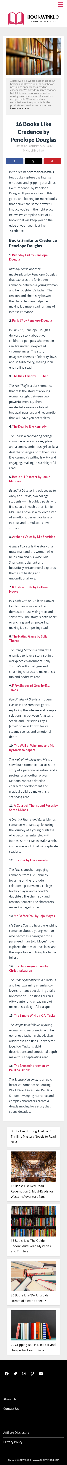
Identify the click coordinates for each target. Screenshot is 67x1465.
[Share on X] (33, 161)
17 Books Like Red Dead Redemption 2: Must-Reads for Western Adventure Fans (32, 1191)
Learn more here (19, 108)
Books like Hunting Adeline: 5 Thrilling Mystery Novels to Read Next (33, 1136)
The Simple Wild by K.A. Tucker (35, 1015)
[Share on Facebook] (14, 161)
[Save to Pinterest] (52, 161)
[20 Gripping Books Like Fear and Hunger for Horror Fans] (33, 1326)
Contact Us (11, 1409)
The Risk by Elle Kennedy (31, 860)
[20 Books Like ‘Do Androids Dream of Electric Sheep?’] (33, 1277)
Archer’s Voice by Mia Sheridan (33, 536)
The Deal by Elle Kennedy (29, 426)
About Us (9, 1399)
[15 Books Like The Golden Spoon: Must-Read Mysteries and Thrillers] (33, 1222)
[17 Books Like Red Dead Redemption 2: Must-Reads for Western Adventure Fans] (33, 1167)
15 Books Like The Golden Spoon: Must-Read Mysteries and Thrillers (31, 1246)
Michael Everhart (33, 150)
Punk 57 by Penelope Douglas (32, 320)
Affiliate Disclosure (16, 1433)
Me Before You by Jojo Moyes (34, 916)
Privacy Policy (12, 1442)
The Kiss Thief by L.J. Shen (30, 376)
